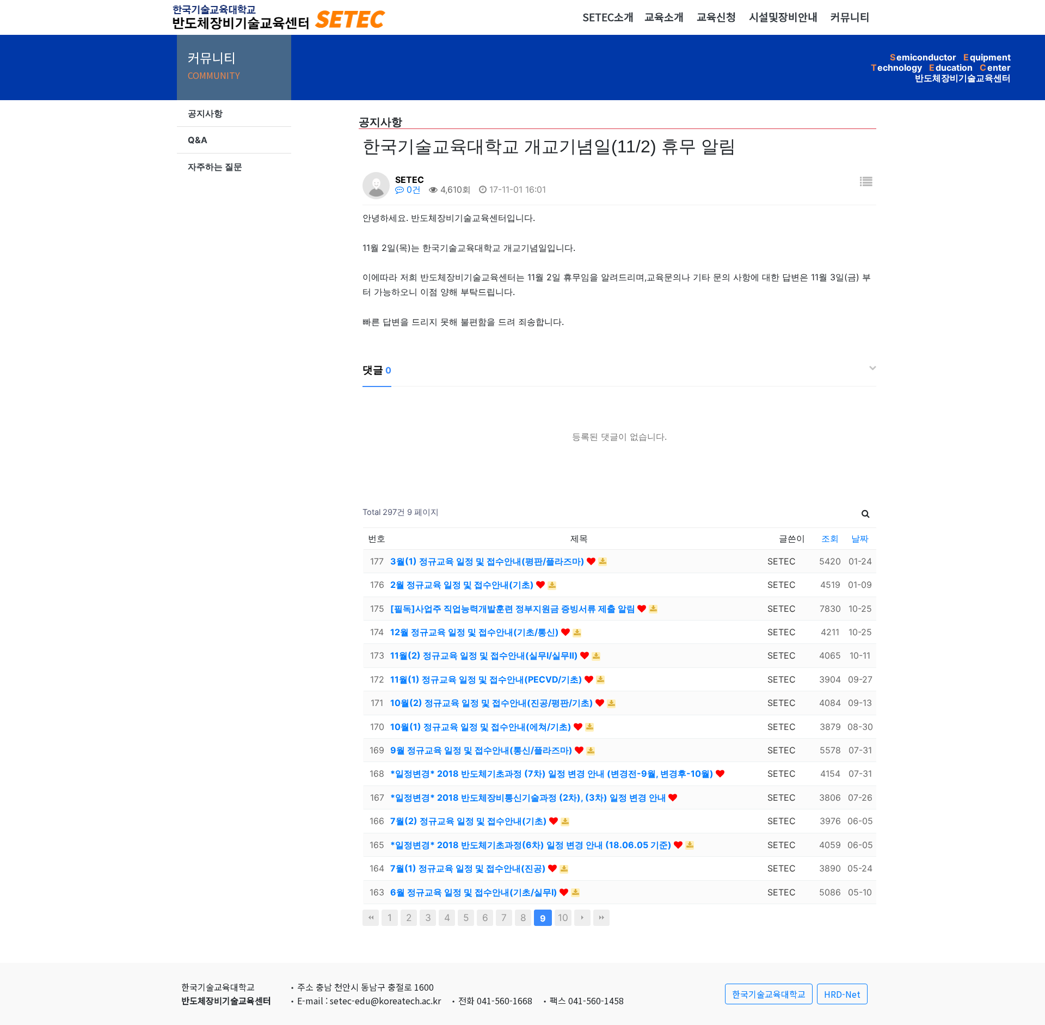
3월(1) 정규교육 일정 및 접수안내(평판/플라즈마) (488, 561)
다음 (582, 918)
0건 (412, 189)
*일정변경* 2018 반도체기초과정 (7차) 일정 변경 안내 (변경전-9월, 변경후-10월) (553, 773)
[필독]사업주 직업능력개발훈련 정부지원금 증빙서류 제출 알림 (513, 608)
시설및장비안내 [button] (783, 16)
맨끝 (601, 918)
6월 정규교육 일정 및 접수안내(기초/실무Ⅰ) (475, 892)
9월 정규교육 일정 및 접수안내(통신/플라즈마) (482, 750)
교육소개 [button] (664, 16)
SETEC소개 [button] (608, 16)
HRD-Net (842, 994)
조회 (830, 538)
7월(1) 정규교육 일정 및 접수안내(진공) (469, 868)
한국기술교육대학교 (769, 994)
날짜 (860, 538)
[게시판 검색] (866, 512)
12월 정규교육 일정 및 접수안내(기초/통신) (475, 632)
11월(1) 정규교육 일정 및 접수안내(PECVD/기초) (487, 679)
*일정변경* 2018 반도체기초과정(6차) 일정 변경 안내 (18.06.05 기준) (532, 844)
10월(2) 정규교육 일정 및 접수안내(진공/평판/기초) (492, 702)
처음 (370, 918)
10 (563, 917)
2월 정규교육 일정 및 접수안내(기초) (463, 584)
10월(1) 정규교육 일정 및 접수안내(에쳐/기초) (482, 726)
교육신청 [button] (716, 16)
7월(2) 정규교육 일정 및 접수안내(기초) (469, 820)
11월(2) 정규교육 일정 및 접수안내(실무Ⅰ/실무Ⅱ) (485, 655)
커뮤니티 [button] (850, 16)
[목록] (866, 181)
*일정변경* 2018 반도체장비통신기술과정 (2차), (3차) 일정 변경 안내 (529, 797)
